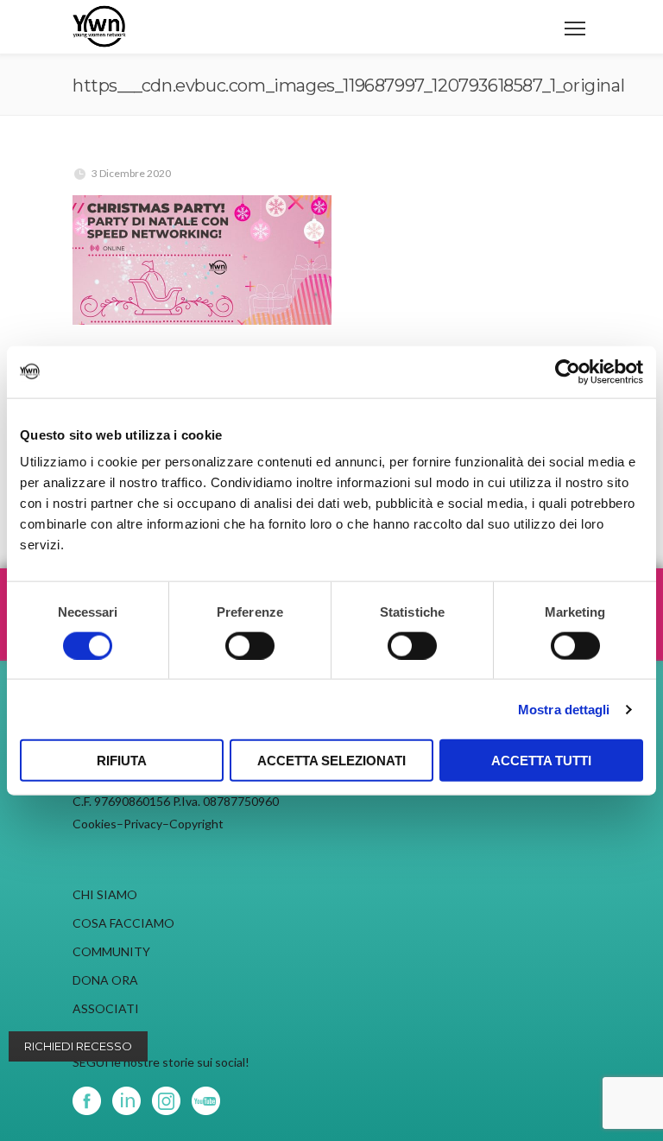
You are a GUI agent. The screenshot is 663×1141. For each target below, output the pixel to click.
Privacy (142, 823)
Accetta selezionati (331, 760)
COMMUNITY (111, 951)
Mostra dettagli (564, 708)
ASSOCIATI (106, 1008)
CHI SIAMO (105, 894)
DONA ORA (105, 980)
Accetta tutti (541, 760)
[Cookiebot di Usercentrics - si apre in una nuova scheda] (567, 371)
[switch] (250, 645)
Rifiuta (122, 760)
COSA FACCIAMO (123, 923)
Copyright (196, 823)
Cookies (95, 823)
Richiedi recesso (78, 1046)
